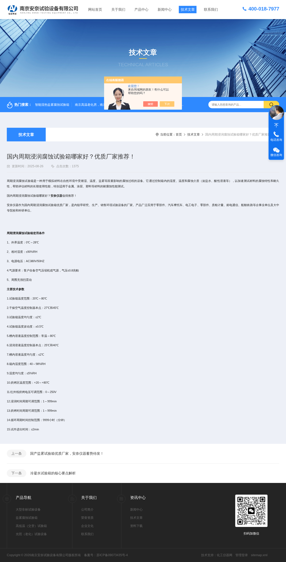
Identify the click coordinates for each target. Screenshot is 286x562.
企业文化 (87, 526)
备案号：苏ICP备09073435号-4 (106, 555)
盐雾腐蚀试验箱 (27, 517)
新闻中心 (165, 9)
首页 (179, 134)
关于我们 (118, 9)
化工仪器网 (224, 555)
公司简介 (87, 509)
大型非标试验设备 (28, 509)
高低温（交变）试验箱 (31, 526)
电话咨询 (276, 139)
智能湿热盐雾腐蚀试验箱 (52, 104)
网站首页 (95, 9)
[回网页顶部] (276, 125)
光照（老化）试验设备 (31, 534)
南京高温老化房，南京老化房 (95, 104)
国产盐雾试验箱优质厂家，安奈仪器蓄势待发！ (67, 453)
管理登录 (241, 555)
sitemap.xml (259, 555)
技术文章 (188, 9)
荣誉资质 (87, 517)
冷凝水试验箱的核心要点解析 (53, 473)
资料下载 (136, 526)
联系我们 (211, 9)
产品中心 (141, 9)
